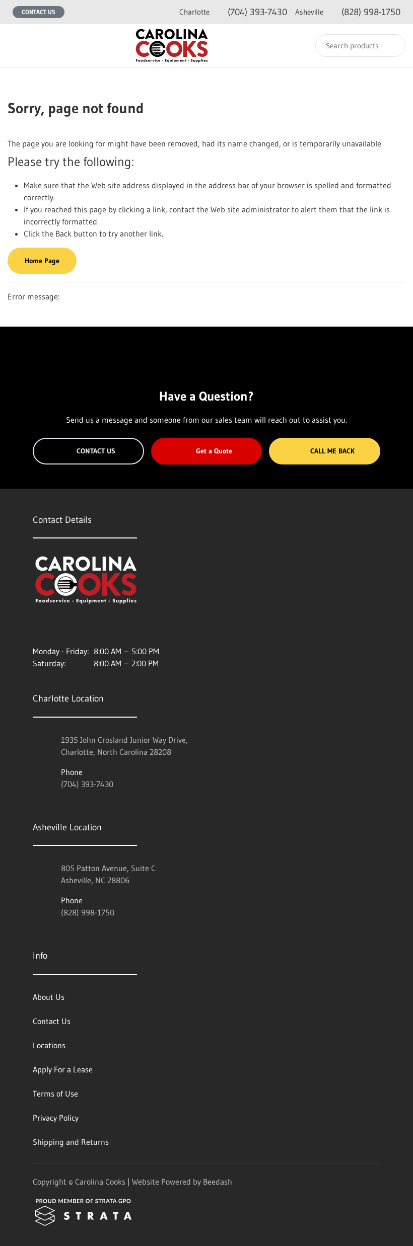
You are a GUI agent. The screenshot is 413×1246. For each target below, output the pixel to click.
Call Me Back (332, 450)
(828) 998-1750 (347, 12)
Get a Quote (214, 450)
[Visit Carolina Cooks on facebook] (58, 627)
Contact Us (38, 12)
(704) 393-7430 (233, 12)
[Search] (391, 45)
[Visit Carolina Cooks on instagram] (37, 627)
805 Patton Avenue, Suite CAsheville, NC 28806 (108, 874)
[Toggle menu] (18, 45)
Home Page (42, 260)
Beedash (217, 1182)
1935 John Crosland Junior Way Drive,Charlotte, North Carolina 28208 (124, 746)
